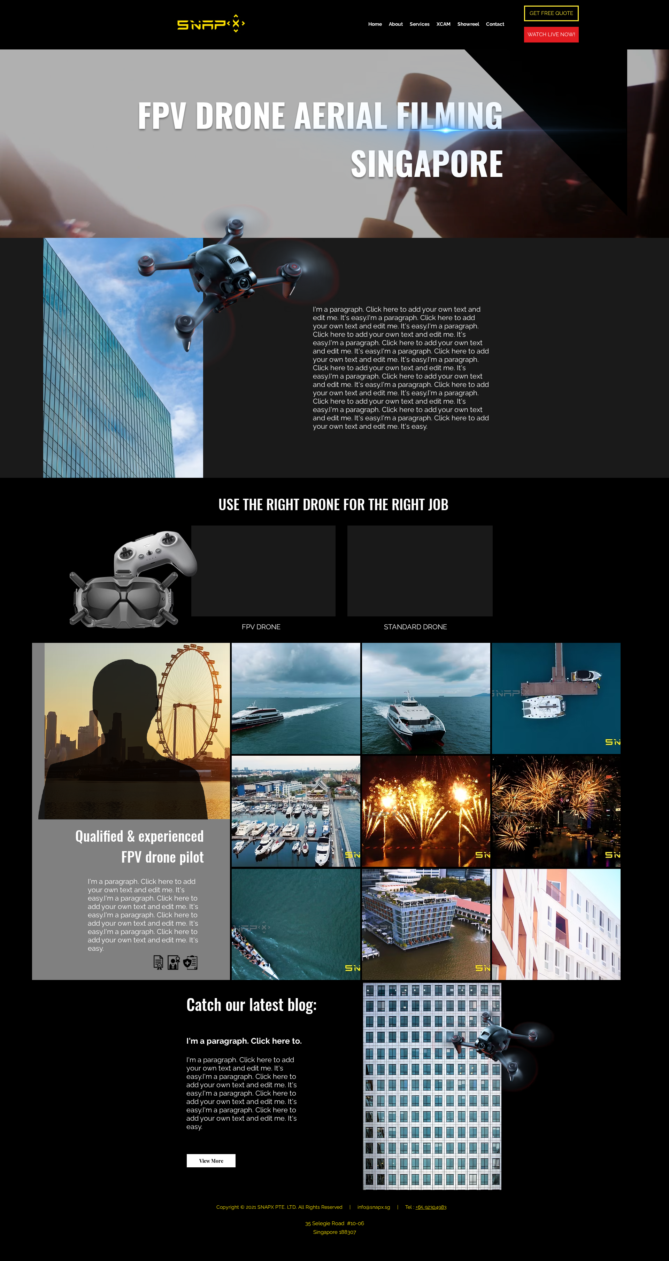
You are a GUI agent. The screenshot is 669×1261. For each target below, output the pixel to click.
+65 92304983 (431, 1207)
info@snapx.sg (373, 1207)
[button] (296, 698)
